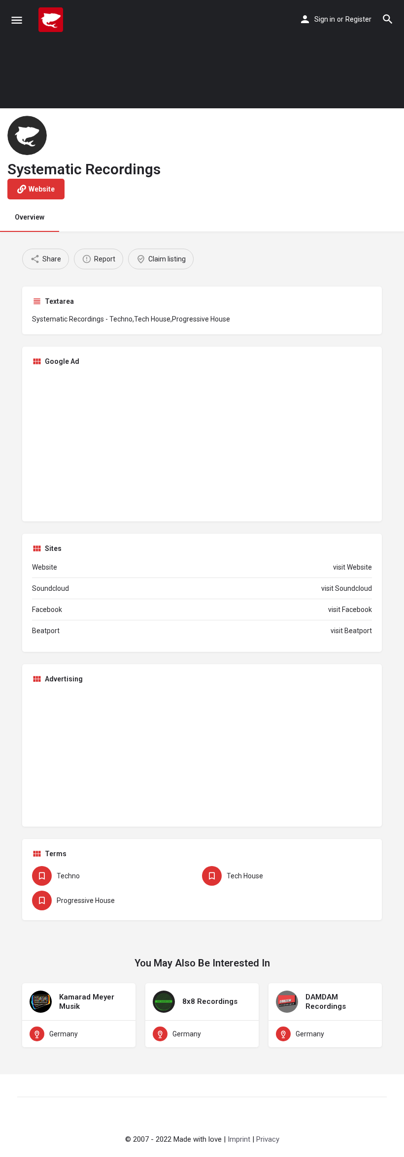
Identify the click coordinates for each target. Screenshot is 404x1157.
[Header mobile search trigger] (387, 19)
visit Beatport (351, 631)
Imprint (239, 1139)
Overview (29, 217)
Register (358, 19)
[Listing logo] (27, 135)
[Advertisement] (202, 443)
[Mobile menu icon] (17, 20)
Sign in (324, 19)
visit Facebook (350, 609)
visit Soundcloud (346, 588)
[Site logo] (52, 19)
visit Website (352, 567)
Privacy (267, 1139)
